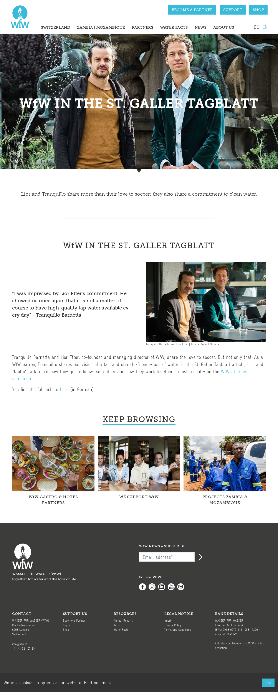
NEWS (200, 27)
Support (68, 625)
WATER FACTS (174, 27)
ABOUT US (223, 27)
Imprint (168, 620)
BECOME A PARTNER (192, 9)
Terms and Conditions (177, 629)
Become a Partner (74, 620)
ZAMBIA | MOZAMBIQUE (101, 27)
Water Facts (121, 629)
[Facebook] (144, 586)
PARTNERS (142, 27)
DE (256, 27)
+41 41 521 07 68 (23, 648)
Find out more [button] (97, 682)
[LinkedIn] (163, 586)
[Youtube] (172, 586)
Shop (66, 629)
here (64, 389)
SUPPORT (232, 9)
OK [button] (268, 682)
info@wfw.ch (19, 644)
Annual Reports (123, 620)
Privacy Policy (172, 625)
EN (265, 27)
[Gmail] (182, 586)
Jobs (116, 625)
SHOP (258, 9)
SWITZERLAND (55, 27)
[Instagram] (153, 586)
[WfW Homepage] (19, 19)
